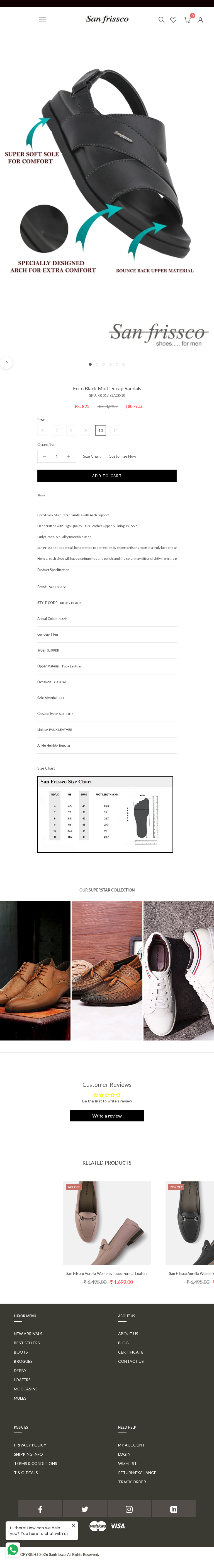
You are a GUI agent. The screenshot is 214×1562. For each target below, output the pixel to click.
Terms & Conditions (35, 1463)
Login (124, 1454)
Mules (20, 1398)
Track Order (132, 1481)
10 (100, 430)
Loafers (22, 1379)
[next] (6, 362)
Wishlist (127, 1463)
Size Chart (92, 456)
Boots (21, 1352)
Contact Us (131, 1361)
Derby (20, 1370)
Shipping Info (28, 1454)
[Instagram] (129, 1508)
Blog (123, 1342)
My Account (131, 1445)
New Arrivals (28, 1333)
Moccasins (26, 1388)
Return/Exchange (137, 1472)
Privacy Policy (30, 1445)
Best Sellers (27, 1342)
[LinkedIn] (174, 1508)
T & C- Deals (26, 1472)
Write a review (107, 1115)
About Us (128, 1333)
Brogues (23, 1361)
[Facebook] (50, 494)
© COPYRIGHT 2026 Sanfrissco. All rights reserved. (56, 1554)
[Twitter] (57, 494)
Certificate (131, 1352)
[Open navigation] (42, 19)
